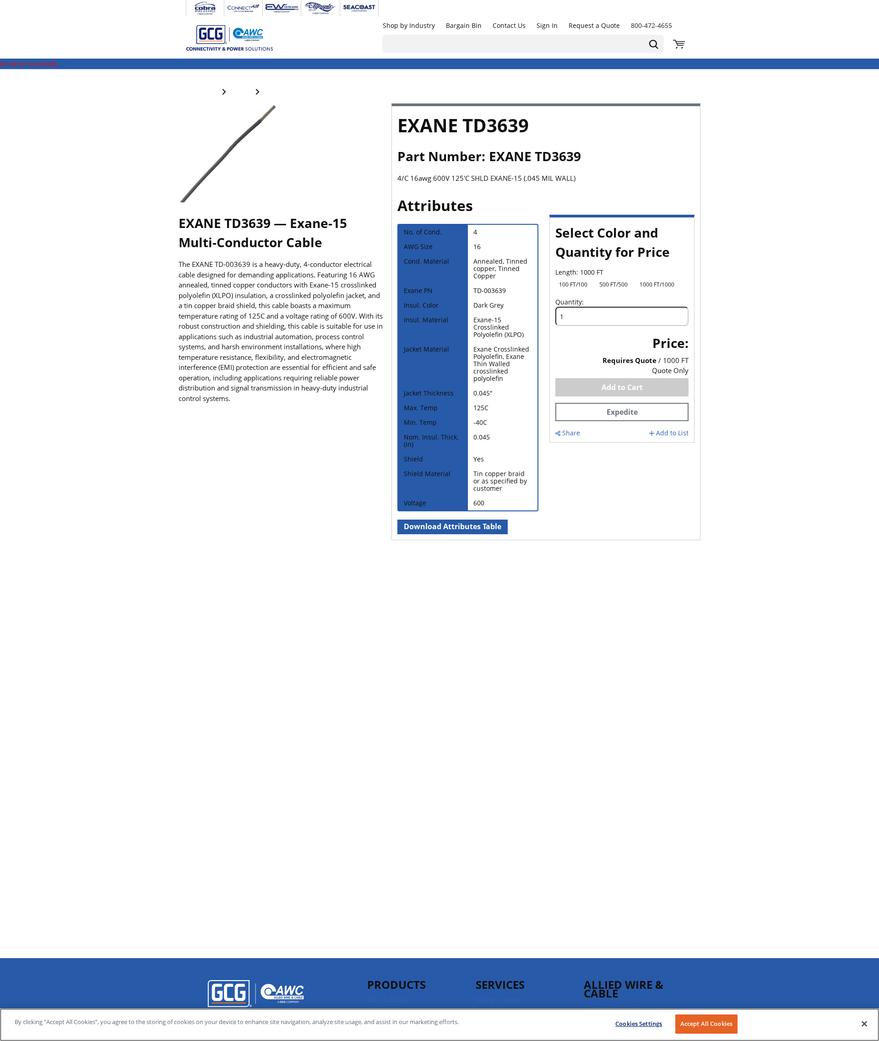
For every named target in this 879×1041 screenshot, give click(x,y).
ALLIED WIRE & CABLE (623, 989)
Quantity (568, 302)
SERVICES (500, 984)
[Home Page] (239, 37)
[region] (439, 1024)
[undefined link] (205, 8)
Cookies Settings (638, 1023)
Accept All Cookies (706, 1023)
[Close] (864, 1024)
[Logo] (255, 999)
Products (396, 984)
